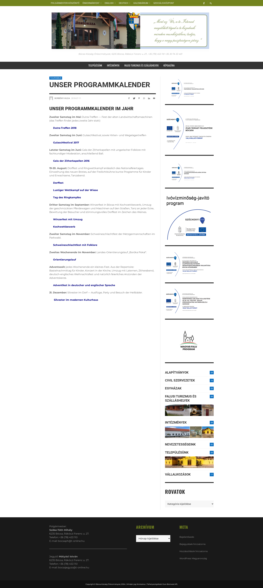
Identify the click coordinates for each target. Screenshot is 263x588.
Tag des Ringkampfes (67, 197)
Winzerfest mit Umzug (67, 219)
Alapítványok (176, 372)
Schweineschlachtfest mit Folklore (75, 245)
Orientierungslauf (64, 259)
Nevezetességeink (180, 444)
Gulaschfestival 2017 (66, 142)
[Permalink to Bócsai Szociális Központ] (177, 432)
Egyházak (173, 388)
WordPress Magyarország (193, 558)
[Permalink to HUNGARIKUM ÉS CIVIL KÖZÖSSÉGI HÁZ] (208, 432)
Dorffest (58, 182)
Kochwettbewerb (64, 226)
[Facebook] (204, 3)
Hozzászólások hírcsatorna (193, 551)
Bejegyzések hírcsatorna (192, 544)
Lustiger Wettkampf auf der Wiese (75, 190)
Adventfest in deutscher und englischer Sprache (84, 285)
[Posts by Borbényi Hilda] (51, 98)
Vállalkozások (178, 474)
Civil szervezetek (180, 380)
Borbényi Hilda (62, 98)
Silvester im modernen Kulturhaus (76, 299)
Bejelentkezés (186, 537)
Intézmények (176, 422)
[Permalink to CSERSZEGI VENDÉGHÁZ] (196, 410)
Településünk (176, 452)
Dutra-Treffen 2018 (65, 128)
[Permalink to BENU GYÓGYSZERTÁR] (196, 432)
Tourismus (55, 78)
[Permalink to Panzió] (208, 410)
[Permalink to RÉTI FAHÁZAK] (177, 410)
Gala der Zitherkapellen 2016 (71, 160)
